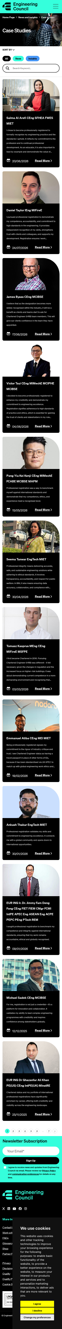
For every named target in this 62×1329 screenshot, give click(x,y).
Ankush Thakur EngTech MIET (26, 824)
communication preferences (25, 1174)
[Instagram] (25, 1208)
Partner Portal (10, 1254)
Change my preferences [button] (37, 1317)
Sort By (7, 50)
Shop (5, 1248)
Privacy (6, 1263)
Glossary (7, 1243)
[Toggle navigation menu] (55, 6)
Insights (32, 58)
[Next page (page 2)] (55, 1131)
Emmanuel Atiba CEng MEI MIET (28, 738)
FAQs (5, 1238)
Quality (6, 1274)
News (18, 58)
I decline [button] (37, 1310)
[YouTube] (14, 1208)
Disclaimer (8, 1268)
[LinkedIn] (8, 1208)
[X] (3, 1208)
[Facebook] (20, 1208)
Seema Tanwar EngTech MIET (26, 559)
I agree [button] (37, 1303)
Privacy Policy (49, 1170)
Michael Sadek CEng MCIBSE (26, 997)
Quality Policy (10, 1279)
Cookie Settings (11, 1284)
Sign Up (31, 1160)
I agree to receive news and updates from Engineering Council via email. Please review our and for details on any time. (33, 1172)
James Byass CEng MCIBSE (24, 296)
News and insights (28, 17)
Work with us (9, 1233)
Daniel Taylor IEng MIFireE (24, 210)
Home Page (8, 17)
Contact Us (8, 1227)
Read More (42, 160)
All (6, 58)
